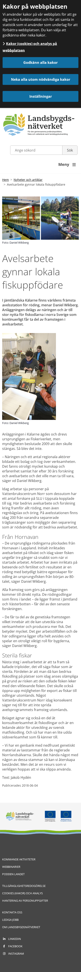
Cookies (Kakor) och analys (22, 893)
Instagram (16, 953)
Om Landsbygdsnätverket (21, 927)
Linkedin (14, 939)
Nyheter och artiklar (28, 180)
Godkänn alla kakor (40, 62)
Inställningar (40, 96)
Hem (5, 180)
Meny (67, 164)
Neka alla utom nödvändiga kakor (40, 79)
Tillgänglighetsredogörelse (24, 886)
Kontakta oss (12, 912)
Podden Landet (13, 874)
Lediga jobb (10, 920)
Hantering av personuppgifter (25, 901)
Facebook (15, 946)
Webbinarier (11, 867)
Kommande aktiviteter (18, 859)
